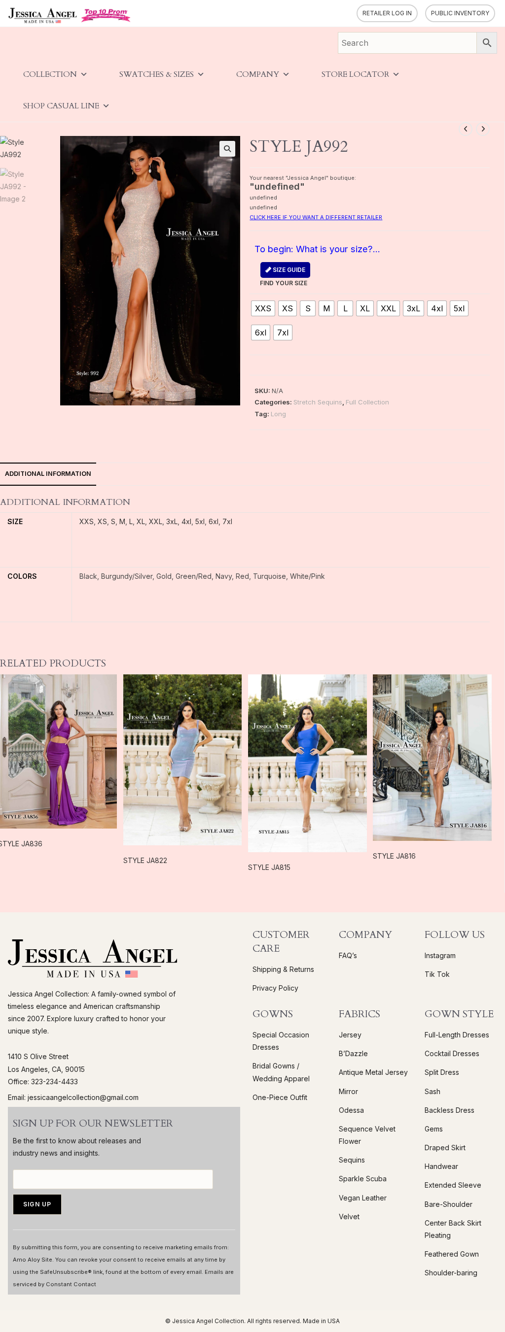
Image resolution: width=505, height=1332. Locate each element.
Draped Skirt (445, 1147)
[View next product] (483, 129)
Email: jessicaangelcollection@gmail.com (73, 1097)
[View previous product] (465, 129)
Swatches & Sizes (156, 74)
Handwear (441, 1166)
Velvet (349, 1216)
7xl (227, 521)
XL (141, 521)
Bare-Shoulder (448, 1204)
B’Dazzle (353, 1053)
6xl (213, 521)
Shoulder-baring (451, 1272)
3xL (172, 521)
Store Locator (355, 74)
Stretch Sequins (317, 402)
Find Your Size (283, 276)
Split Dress (442, 1072)
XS (102, 521)
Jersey (350, 1035)
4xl (186, 521)
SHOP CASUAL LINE (61, 105)
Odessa (351, 1110)
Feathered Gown (452, 1254)
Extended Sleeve (453, 1185)
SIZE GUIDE (288, 269)
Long (278, 414)
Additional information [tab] (48, 473)
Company (257, 74)
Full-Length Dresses (457, 1035)
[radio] (263, 308)
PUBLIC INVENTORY (460, 13)
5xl (200, 521)
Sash (432, 1091)
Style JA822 (145, 860)
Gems (434, 1129)
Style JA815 (269, 867)
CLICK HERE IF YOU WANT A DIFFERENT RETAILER (316, 217)
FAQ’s (348, 955)
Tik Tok (437, 974)
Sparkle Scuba (363, 1178)
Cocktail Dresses (452, 1053)
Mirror (348, 1091)
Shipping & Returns (283, 969)
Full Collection (367, 402)
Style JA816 (394, 856)
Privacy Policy (275, 988)
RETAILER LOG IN (387, 13)
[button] (227, 149)
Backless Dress (449, 1110)
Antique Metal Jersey (373, 1072)
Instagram (440, 955)
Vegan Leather (363, 1198)
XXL (155, 521)
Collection (50, 74)
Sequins (352, 1160)
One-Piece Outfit (279, 1097)
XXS (86, 521)
